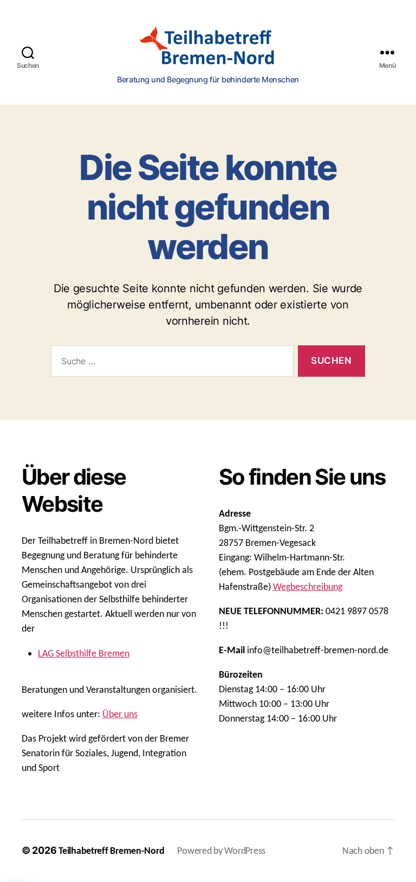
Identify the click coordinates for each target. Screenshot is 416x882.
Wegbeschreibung (307, 587)
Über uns (120, 715)
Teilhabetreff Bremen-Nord (111, 851)
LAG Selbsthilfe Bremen (83, 654)
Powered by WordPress (221, 851)
